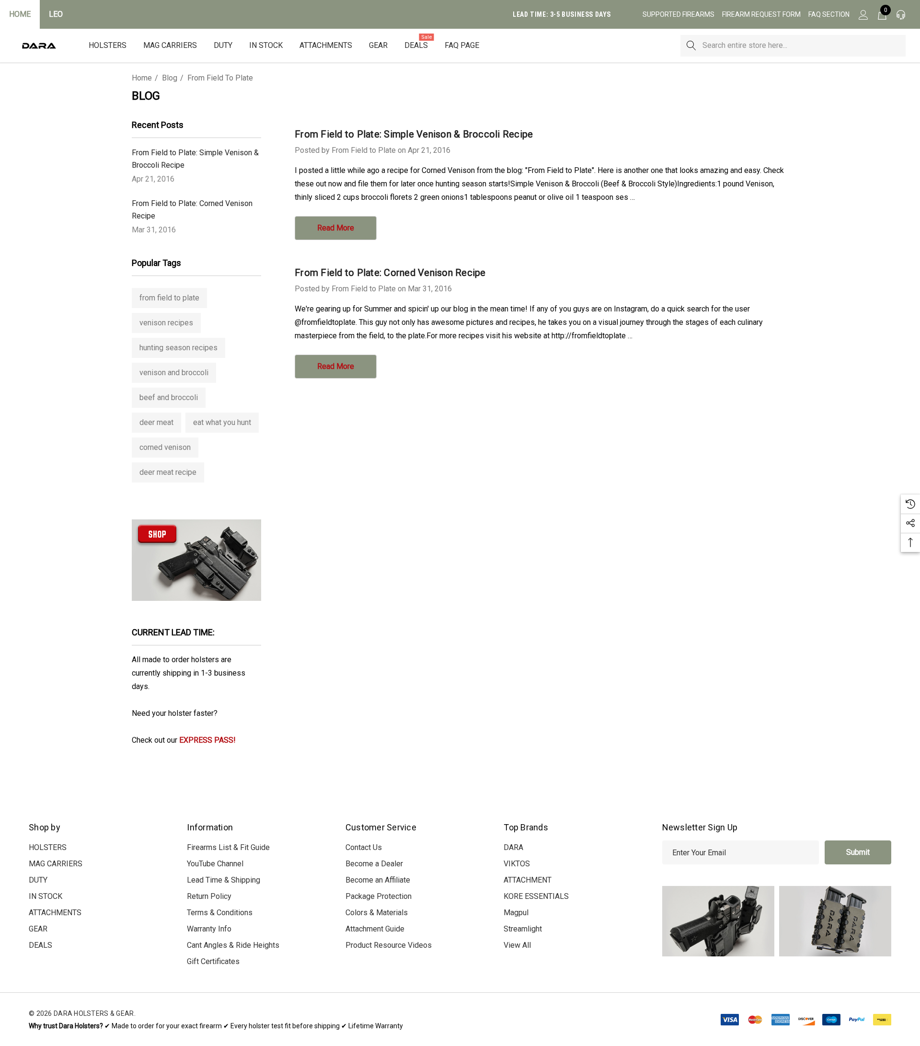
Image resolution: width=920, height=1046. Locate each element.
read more (335, 227)
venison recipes (166, 322)
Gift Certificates (213, 961)
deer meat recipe (167, 472)
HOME (20, 14)
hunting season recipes (178, 347)
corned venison (165, 447)
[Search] (691, 46)
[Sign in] (862, 14)
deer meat (156, 422)
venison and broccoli (173, 372)
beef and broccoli (168, 397)
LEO (56, 14)
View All (517, 945)
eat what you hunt (222, 422)
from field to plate (169, 297)
